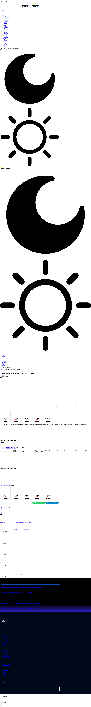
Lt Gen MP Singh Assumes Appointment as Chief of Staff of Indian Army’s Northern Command (16, 574)
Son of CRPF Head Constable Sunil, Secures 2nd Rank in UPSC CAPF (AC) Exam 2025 (13, 445)
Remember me (3, 702)
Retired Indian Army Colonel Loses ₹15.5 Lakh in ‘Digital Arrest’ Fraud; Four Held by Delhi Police (17, 541)
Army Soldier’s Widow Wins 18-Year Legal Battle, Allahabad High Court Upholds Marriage (21, 603)
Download (12, 485)
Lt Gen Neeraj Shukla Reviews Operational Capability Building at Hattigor (13, 552)
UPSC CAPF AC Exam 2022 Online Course (8, 447)
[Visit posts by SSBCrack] (2, 512)
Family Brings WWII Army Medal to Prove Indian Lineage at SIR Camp (16, 592)
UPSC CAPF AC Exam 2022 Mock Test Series (9, 448)
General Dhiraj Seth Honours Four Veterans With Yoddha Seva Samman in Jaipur (18, 608)
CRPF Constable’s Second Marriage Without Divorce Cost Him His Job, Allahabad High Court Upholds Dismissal (19, 563)
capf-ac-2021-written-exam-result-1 (5, 485)
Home (1, 369)
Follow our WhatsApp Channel (40, 502)
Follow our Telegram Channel (53, 502)
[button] (3, 10)
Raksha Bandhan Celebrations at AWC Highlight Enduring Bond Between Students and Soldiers (21, 587)
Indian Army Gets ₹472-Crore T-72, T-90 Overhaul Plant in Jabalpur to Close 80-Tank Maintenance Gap (23, 597)
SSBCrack (2, 375)
